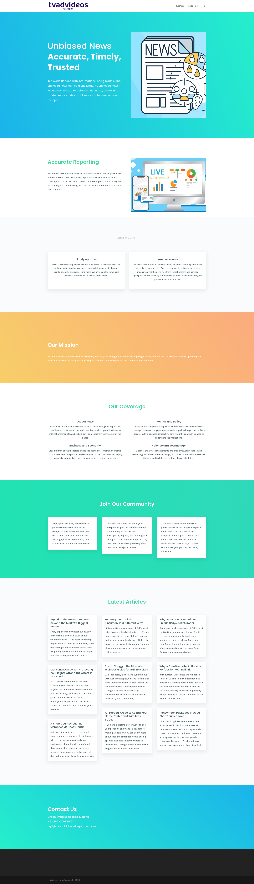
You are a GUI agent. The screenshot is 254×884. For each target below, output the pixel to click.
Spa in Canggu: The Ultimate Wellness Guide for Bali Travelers (126, 667)
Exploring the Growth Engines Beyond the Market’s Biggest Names (69, 623)
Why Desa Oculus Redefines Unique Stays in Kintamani (177, 621)
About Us (193, 6)
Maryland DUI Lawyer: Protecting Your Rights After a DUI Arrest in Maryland (71, 673)
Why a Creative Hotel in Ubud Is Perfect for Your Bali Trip (180, 667)
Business (180, 6)
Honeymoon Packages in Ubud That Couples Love (179, 714)
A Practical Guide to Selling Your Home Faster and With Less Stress (126, 716)
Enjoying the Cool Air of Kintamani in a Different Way (124, 621)
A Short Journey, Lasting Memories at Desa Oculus (67, 725)
